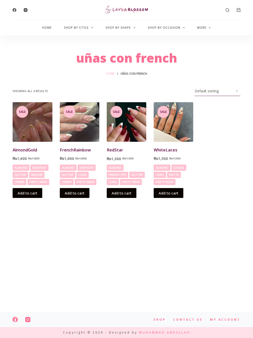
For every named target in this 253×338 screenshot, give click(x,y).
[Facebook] (14, 10)
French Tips (117, 175)
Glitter (20, 175)
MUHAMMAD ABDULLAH (164, 332)
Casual (178, 168)
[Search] (227, 10)
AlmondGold (25, 150)
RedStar (115, 150)
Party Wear (38, 182)
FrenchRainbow (75, 150)
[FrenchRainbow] (79, 122)
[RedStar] (126, 122)
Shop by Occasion (164, 27)
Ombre (19, 182)
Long (82, 175)
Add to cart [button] (27, 193)
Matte (174, 175)
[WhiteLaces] (173, 122)
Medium (36, 175)
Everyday (39, 168)
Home (47, 27)
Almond (21, 168)
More (201, 27)
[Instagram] (25, 10)
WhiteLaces (165, 150)
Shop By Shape (118, 27)
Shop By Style (76, 27)
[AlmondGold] (32, 122)
